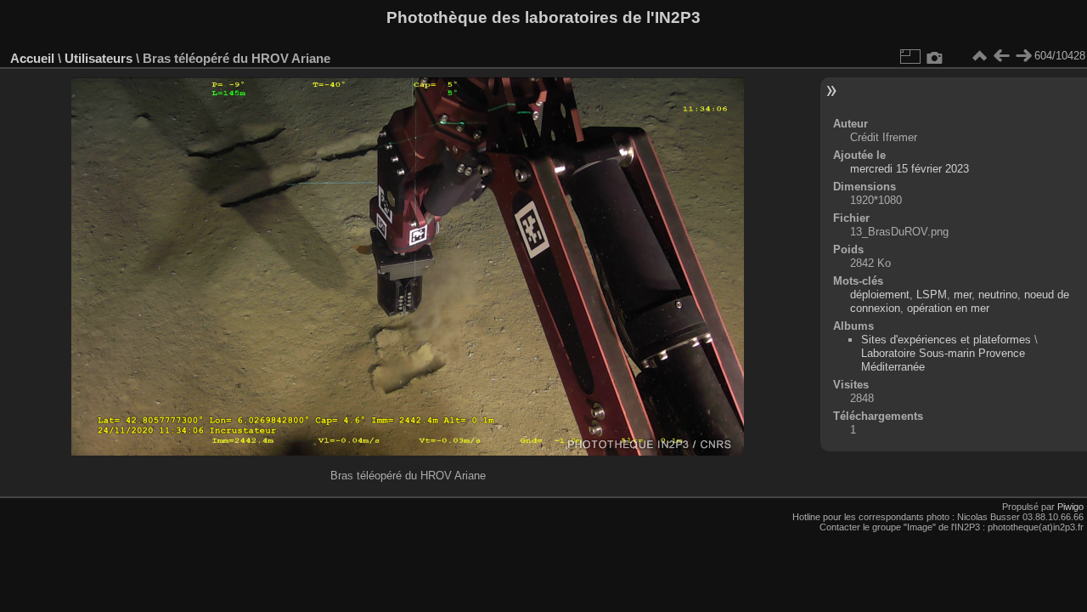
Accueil (32, 58)
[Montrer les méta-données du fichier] (935, 56)
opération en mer (948, 308)
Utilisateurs (98, 58)
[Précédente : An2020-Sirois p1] (1001, 56)
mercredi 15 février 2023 (909, 168)
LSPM (931, 294)
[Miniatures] (979, 56)
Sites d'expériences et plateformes (946, 339)
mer (963, 294)
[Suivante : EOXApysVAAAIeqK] (1023, 56)
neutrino (997, 294)
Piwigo (1070, 507)
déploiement (880, 294)
